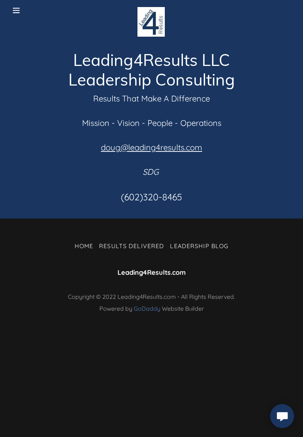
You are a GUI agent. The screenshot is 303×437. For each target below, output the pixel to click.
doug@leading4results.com (151, 147)
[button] (23, 10)
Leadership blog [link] (199, 246)
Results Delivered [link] (131, 246)
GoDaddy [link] (147, 308)
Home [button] (84, 246)
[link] (151, 10)
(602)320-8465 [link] (151, 197)
